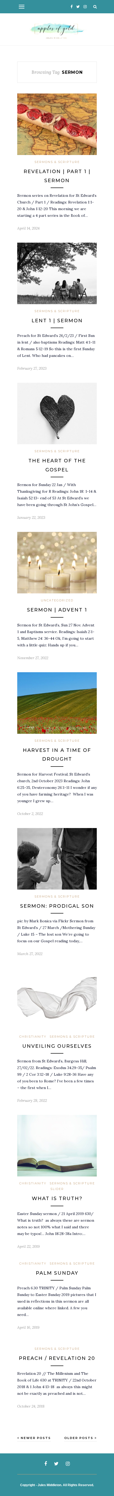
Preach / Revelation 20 (57, 1358)
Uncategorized (57, 600)
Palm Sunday (57, 1273)
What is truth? (57, 1198)
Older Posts (79, 1438)
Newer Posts (35, 1438)
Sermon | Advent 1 (57, 610)
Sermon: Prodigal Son (57, 906)
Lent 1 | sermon (57, 321)
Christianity (32, 1036)
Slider (57, 1189)
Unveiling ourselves (57, 1046)
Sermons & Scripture (57, 162)
